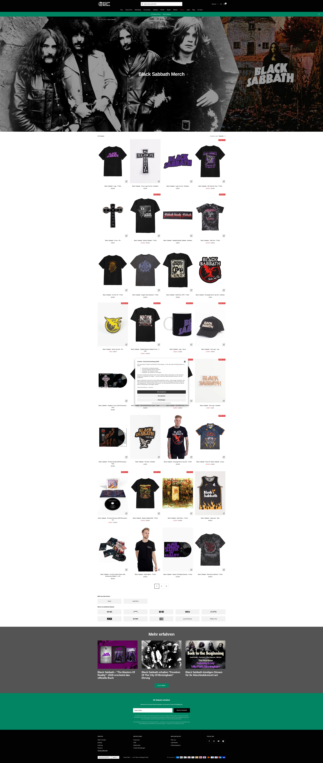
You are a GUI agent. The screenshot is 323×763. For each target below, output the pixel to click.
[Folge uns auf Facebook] (209, 741)
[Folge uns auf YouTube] (218, 741)
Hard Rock (136, 601)
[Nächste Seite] (166, 586)
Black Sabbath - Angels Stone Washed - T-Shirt (145, 295)
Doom (109, 601)
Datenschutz (136, 745)
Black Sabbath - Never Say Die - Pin (113, 349)
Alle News (162, 685)
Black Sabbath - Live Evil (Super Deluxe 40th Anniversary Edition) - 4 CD (113, 575)
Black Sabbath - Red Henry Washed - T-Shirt (210, 574)
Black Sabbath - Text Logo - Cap (210, 349)
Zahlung (100, 742)
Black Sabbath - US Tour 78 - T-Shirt (113, 295)
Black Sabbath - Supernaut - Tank (210, 518)
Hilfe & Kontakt (102, 740)
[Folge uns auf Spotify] (223, 741)
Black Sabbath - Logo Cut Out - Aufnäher (178, 186)
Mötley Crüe (213, 619)
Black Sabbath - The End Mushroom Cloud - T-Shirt (145, 405)
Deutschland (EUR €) (104, 757)
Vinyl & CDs (128, 9)
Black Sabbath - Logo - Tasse (178, 349)
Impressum (136, 740)
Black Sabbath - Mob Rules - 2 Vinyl (178, 518)
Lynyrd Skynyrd (187, 619)
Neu (121, 9)
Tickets (162, 9)
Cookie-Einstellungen (139, 748)
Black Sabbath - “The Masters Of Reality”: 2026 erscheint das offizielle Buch (116, 675)
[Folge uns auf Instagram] (214, 741)
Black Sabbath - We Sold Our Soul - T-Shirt (210, 186)
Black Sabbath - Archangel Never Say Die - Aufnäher (210, 295)
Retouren (100, 748)
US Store (200, 9)
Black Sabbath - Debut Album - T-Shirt (145, 574)
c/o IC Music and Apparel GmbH (140, 757)
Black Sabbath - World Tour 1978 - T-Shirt (177, 295)
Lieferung (100, 745)
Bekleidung (138, 9)
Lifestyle (155, 9)
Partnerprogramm (176, 745)
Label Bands (174, 742)
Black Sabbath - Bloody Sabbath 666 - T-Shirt (145, 518)
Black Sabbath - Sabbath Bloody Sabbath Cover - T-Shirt (145, 350)
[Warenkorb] (224, 4)
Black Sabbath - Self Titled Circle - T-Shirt (177, 405)
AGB (134, 742)
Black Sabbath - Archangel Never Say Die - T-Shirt (178, 461)
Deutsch (214, 4)
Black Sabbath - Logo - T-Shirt (113, 186)
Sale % (182, 9)
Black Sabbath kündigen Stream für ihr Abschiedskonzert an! (203, 673)
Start (99, 19)
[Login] (221, 4)
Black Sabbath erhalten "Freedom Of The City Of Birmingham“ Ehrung (161, 675)
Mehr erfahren (167, 14)
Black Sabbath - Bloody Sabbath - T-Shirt (145, 240)
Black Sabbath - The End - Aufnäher (145, 461)
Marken (175, 9)
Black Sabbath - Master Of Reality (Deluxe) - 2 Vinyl (177, 574)
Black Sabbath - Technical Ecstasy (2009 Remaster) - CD (113, 519)
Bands (169, 9)
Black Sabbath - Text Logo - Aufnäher (210, 405)
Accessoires (147, 9)
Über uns (173, 740)
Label (188, 9)
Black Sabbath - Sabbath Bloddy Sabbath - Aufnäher (177, 240)
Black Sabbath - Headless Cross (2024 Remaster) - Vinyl (113, 406)
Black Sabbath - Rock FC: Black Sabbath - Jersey (210, 461)
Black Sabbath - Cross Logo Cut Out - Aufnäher (145, 186)
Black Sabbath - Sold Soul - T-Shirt (210, 240)
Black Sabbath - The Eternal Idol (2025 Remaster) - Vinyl (113, 462)
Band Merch (104, 19)
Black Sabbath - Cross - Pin (112, 240)
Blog (193, 9)
